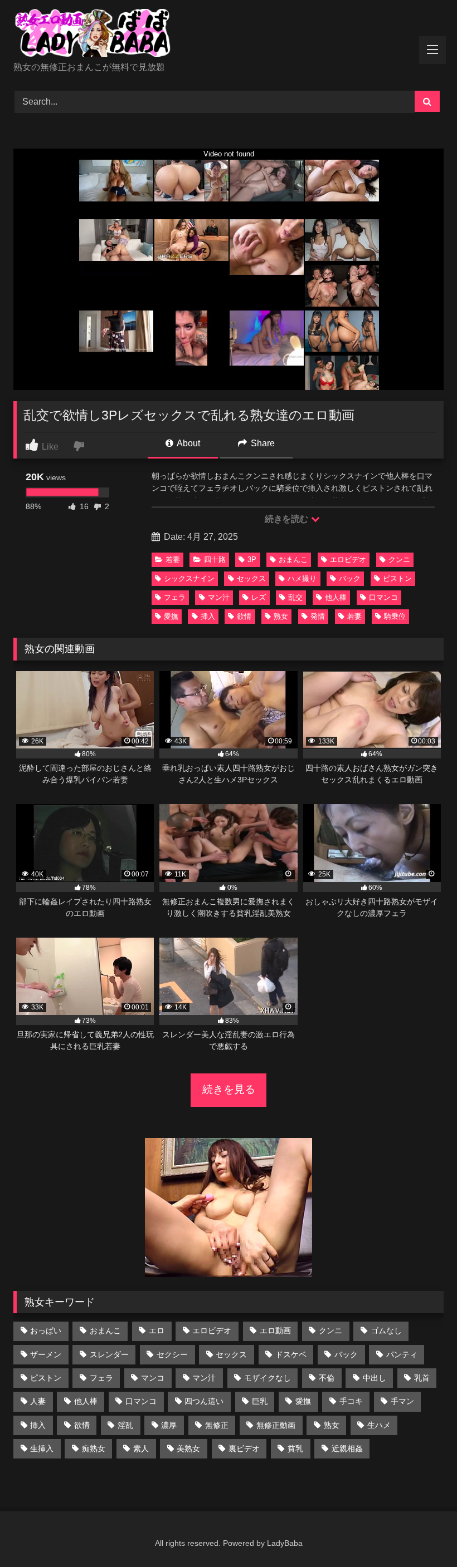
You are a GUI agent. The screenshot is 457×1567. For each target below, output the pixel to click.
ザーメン (45, 1354)
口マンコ (383, 597)
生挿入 (42, 1448)
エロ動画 (275, 1330)
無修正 (217, 1425)
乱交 (295, 597)
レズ (258, 597)
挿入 (208, 616)
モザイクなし (267, 1377)
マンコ (152, 1377)
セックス (251, 578)
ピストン (397, 578)
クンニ (399, 559)
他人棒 (336, 597)
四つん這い (203, 1401)
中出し (374, 1377)
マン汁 (219, 597)
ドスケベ (291, 1354)
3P (251, 559)
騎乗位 (395, 616)
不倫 (326, 1377)
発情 (317, 616)
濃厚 (169, 1425)
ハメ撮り (302, 578)
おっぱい (45, 1330)
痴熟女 (93, 1448)
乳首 (422, 1377)
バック (350, 578)
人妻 (38, 1401)
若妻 (173, 559)
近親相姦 (347, 1448)
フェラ (175, 597)
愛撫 (171, 616)
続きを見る (228, 1089)
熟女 (281, 616)
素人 (141, 1448)
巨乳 (260, 1401)
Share (262, 443)
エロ (156, 1330)
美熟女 (188, 1448)
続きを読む (287, 519)
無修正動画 (275, 1425)
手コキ (351, 1401)
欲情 (244, 616)
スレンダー (109, 1354)
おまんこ (293, 559)
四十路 (215, 559)
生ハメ (379, 1425)
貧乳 (295, 1448)
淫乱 (125, 1425)
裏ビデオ (244, 1448)
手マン (402, 1401)
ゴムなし (386, 1330)
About (187, 443)
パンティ (401, 1354)
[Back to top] (422, 1534)
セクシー (172, 1354)
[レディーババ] (228, 35)
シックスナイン (189, 578)
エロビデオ (348, 559)
